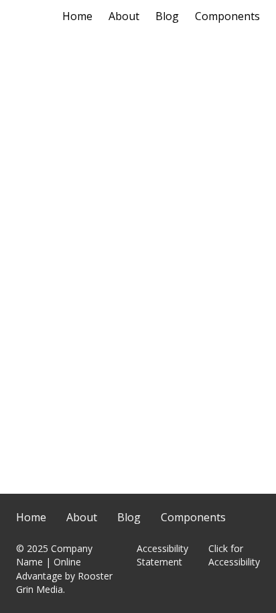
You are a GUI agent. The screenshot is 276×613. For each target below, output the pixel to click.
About (124, 16)
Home (77, 16)
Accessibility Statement (162, 555)
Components (227, 16)
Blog (167, 16)
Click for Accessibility (234, 555)
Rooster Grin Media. (64, 582)
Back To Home (138, 341)
